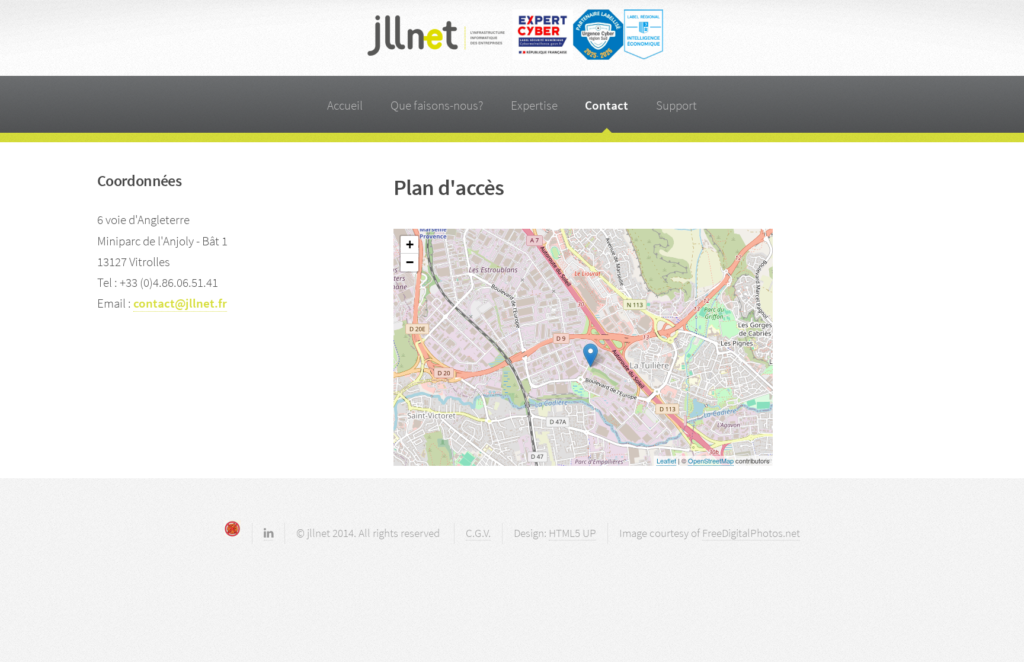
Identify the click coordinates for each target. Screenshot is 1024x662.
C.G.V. (478, 533)
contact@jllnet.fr (180, 303)
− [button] (410, 262)
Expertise (534, 105)
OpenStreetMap (711, 460)
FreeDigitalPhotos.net (751, 533)
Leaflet (666, 460)
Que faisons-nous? (437, 105)
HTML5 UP (572, 533)
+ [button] (410, 244)
